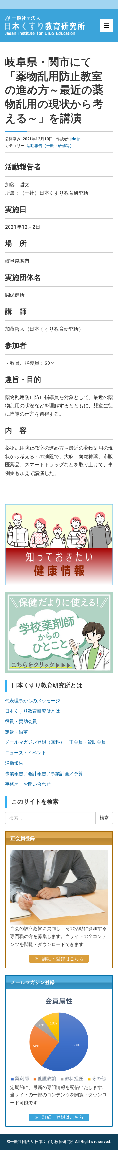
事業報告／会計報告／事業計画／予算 (44, 773)
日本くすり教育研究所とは (32, 711)
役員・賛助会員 (21, 721)
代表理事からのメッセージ (32, 700)
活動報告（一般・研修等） (50, 145)
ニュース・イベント (25, 752)
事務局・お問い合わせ (28, 783)
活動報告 (14, 763)
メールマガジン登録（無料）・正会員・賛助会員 (55, 742)
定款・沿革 (16, 732)
